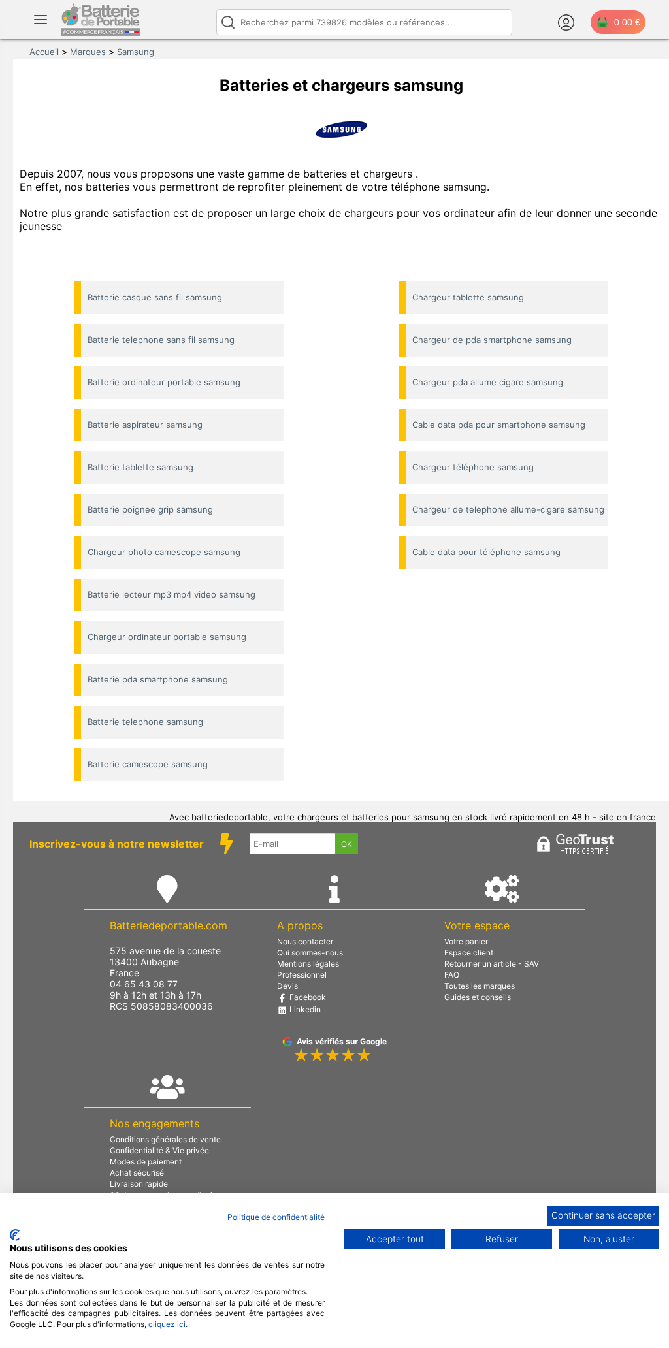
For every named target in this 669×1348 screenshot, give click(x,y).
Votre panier (466, 941)
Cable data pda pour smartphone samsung (498, 424)
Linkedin (304, 1009)
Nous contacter (305, 941)
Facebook (306, 997)
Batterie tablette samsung (140, 467)
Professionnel (302, 975)
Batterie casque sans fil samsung (155, 297)
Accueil (44, 51)
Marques (88, 51)
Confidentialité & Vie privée (159, 1150)
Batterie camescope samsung (148, 764)
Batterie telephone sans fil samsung (161, 339)
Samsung (135, 51)
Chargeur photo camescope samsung (164, 552)
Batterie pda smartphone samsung (158, 679)
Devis (287, 986)
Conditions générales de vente (165, 1139)
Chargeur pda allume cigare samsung (487, 382)
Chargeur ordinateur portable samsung (167, 637)
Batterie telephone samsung (145, 721)
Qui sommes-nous (310, 952)
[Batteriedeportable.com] (100, 32)
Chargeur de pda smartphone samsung (492, 339)
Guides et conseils (477, 997)
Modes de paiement (146, 1161)
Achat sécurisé (137, 1173)
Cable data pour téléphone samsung (486, 552)
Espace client (468, 952)
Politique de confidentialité (276, 1217)
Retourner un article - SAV (491, 964)
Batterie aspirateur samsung (145, 424)
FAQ (451, 975)
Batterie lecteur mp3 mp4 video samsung (171, 594)
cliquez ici (167, 1324)
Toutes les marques (479, 986)
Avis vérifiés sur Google (342, 1041)
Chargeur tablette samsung (468, 297)
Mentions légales (308, 964)
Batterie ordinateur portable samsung (164, 382)
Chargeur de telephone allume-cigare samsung (508, 509)
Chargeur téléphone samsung (473, 467)
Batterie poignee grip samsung (150, 509)
